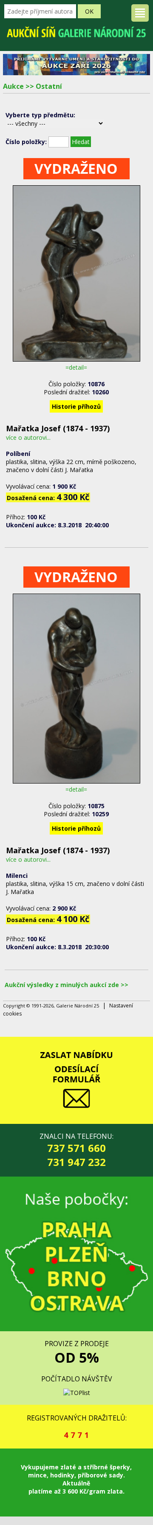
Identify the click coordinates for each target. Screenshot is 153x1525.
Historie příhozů (76, 406)
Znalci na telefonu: (76, 1150)
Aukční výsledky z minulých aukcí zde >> (66, 985)
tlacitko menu (140, 13)
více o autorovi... (28, 437)
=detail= (76, 367)
